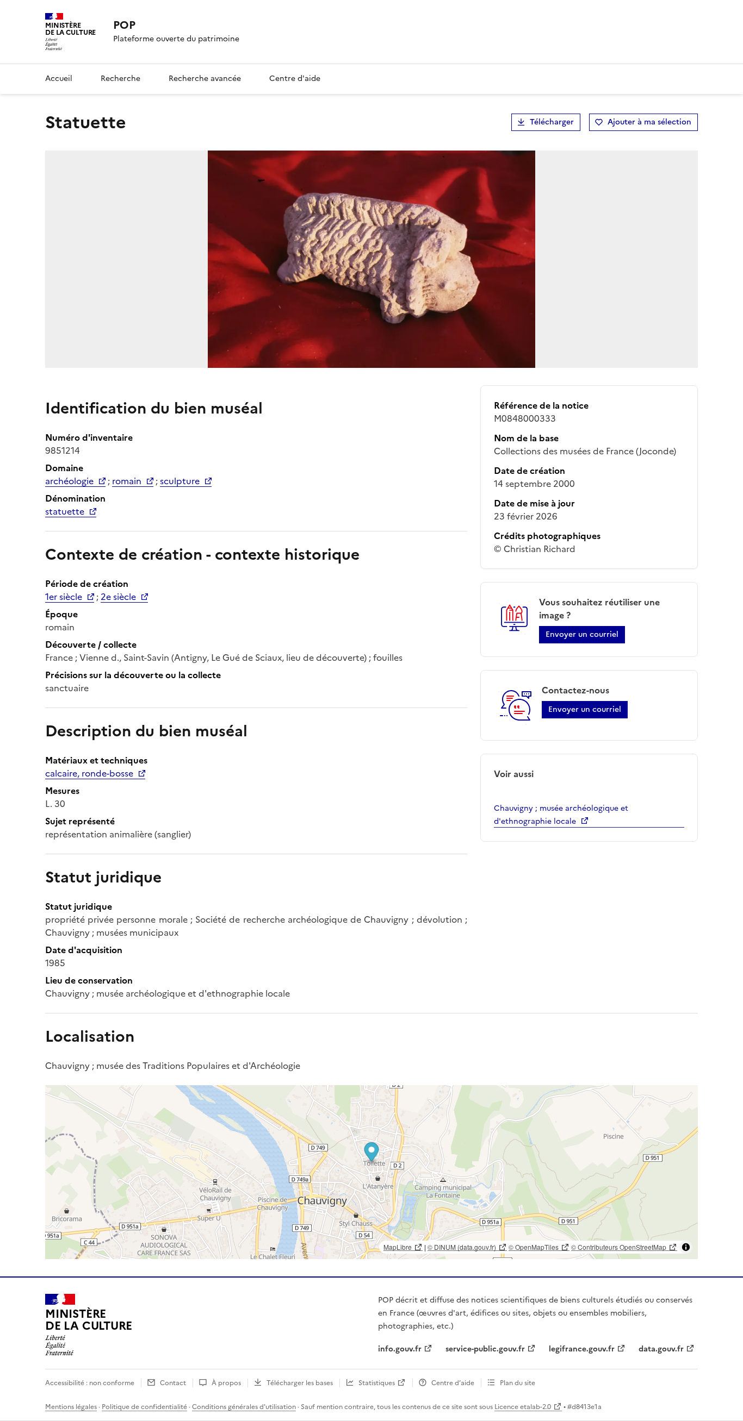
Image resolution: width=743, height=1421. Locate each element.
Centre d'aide (294, 78)
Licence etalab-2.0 (522, 1407)
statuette (64, 511)
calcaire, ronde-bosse (89, 773)
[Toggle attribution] (685, 1247)
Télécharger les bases (300, 1383)
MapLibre (397, 1246)
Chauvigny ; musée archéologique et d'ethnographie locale (561, 815)
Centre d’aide (452, 1383)
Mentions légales (71, 1407)
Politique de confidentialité (144, 1407)
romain (126, 480)
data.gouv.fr (661, 1349)
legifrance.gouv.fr (582, 1349)
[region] (371, 1172)
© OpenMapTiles (534, 1246)
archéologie (69, 480)
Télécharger (552, 122)
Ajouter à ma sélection (649, 122)
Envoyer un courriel (582, 634)
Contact (173, 1383)
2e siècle (118, 596)
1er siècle (63, 596)
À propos (226, 1383)
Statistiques (376, 1383)
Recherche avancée (205, 78)
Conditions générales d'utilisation (244, 1407)
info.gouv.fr (400, 1349)
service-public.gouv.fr (485, 1349)
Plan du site (517, 1383)
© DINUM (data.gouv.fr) (462, 1246)
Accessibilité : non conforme (89, 1383)
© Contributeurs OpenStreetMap (618, 1246)
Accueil (58, 78)
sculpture (180, 480)
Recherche (120, 78)
